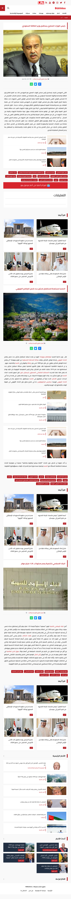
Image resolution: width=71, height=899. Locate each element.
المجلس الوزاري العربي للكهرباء (59, 176)
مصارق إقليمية (49, 671)
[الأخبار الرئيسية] (3, 756)
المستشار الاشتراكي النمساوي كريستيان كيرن (35, 372)
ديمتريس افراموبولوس (44, 381)
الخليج (56, 180)
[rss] (46, 2)
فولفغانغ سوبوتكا (45, 356)
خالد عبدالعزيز (12, 172)
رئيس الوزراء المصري (62, 172)
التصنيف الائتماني (54, 675)
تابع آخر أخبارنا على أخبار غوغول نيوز (34, 185)
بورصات (41, 13)
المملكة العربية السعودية (24, 176)
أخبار (61, 17)
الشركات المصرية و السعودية (29, 180)
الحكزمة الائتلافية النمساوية (48, 480)
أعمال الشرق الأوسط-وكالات (40, 79)
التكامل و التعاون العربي (45, 180)
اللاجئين (54, 378)
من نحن (31, 890)
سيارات (28, 13)
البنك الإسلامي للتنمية (56, 626)
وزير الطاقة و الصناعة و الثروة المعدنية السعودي (31, 172)
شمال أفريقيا (63, 180)
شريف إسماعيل (50, 172)
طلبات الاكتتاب (26, 635)
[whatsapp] (31, 84)
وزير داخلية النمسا (62, 477)
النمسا (17, 363)
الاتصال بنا (24, 890)
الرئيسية (66, 17)
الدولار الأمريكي (29, 671)
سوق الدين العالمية (13, 651)
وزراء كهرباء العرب (10, 176)
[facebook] (39, 84)
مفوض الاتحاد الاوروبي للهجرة (59, 484)
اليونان (65, 480)
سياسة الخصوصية (40, 890)
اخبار (58, 13)
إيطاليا (29, 363)
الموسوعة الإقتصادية (16, 13)
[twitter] (35, 84)
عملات (34, 13)
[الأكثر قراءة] (3, 879)
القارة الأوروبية (44, 675)
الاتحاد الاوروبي (62, 360)
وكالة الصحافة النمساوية (30, 360)
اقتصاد (64, 13)
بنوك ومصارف (50, 13)
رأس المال (37, 654)
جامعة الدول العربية (43, 176)
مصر (34, 176)
